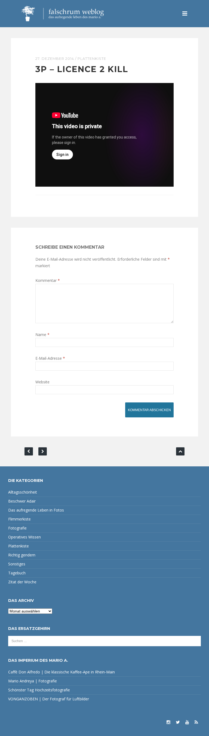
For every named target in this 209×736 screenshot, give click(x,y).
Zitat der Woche (22, 581)
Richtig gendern (21, 555)
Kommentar (47, 280)
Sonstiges (16, 563)
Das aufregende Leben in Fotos (36, 510)
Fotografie (17, 528)
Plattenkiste (92, 58)
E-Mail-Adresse (50, 358)
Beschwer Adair (22, 501)
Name (42, 334)
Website (42, 381)
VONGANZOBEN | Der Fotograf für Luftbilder (48, 698)
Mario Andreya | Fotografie (32, 680)
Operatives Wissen (24, 537)
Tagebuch (17, 572)
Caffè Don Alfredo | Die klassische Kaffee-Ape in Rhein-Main (61, 672)
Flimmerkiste (19, 519)
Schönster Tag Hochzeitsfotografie (39, 689)
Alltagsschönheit (22, 492)
